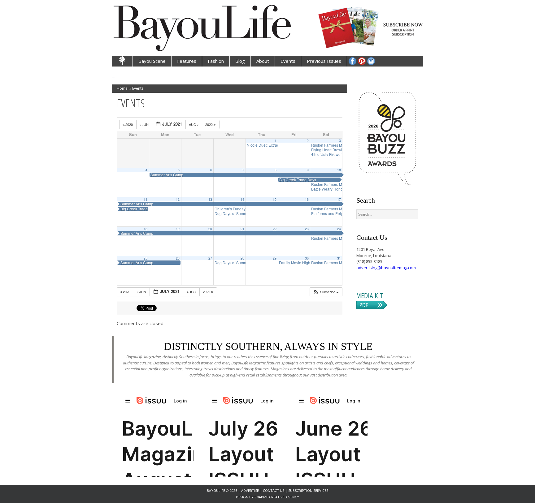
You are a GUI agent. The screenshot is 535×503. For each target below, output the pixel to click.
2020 (129, 124)
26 (178, 258)
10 (339, 170)
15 (274, 199)
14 (242, 199)
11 (145, 199)
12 (178, 199)
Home (122, 88)
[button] (326, 292)
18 (145, 228)
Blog (240, 61)
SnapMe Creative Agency (276, 497)
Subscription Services (308, 490)
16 (307, 199)
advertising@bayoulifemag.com (386, 267)
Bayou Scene (152, 61)
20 (210, 228)
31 (339, 258)
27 (210, 258)
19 (178, 228)
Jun (145, 124)
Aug (193, 124)
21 (242, 228)
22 (274, 228)
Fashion (216, 61)
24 (339, 228)
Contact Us (273, 490)
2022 (209, 124)
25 (145, 258)
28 (242, 258)
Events (288, 61)
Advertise (250, 490)
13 (210, 199)
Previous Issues (324, 61)
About (262, 61)
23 (307, 228)
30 (307, 258)
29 (274, 258)
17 (339, 199)
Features (186, 61)
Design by (245, 497)
